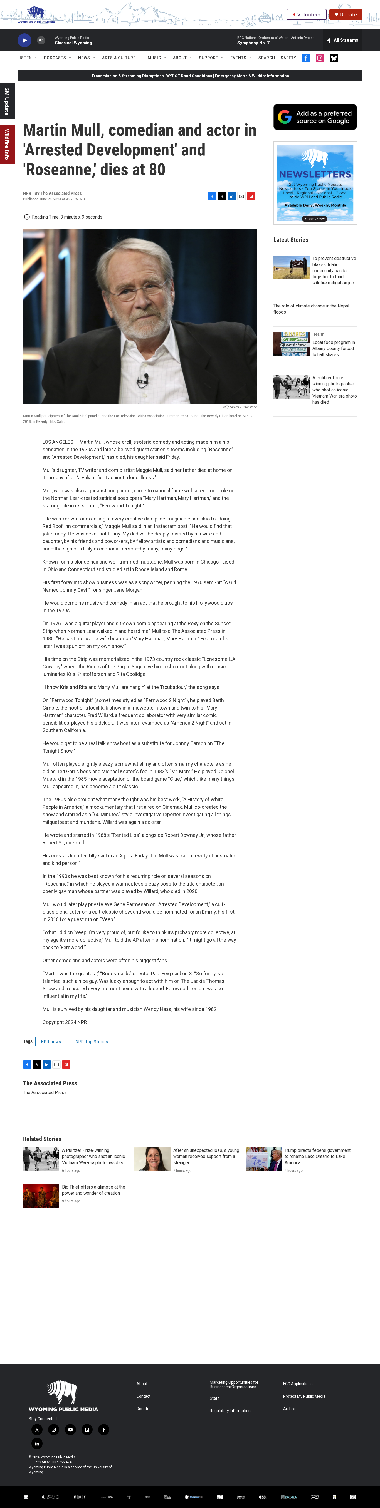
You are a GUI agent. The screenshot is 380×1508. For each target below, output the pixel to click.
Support (208, 58)
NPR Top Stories (92, 1042)
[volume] (41, 40)
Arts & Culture (119, 58)
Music (154, 58)
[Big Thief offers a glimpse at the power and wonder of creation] (41, 1196)
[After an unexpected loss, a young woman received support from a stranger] (152, 1159)
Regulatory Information (230, 1411)
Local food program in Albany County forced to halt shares (333, 348)
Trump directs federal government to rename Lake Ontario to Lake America (318, 1156)
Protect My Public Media (304, 1396)
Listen (25, 58)
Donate (348, 15)
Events (238, 58)
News (84, 58)
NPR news (51, 1042)
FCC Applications (298, 1384)
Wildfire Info (7, 144)
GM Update (7, 101)
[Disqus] (190, 1288)
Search (266, 58)
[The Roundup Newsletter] (315, 183)
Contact (143, 1396)
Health (318, 334)
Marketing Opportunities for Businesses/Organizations (234, 1384)
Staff (214, 1398)
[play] (24, 40)
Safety (288, 58)
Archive (290, 1409)
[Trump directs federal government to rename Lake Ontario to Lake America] (264, 1159)
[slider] (50, 40)
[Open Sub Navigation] (36, 58)
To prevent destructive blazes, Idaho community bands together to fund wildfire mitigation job (334, 271)
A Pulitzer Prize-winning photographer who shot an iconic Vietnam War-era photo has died (334, 390)
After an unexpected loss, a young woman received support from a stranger (206, 1156)
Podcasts (55, 58)
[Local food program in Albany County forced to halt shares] (291, 344)
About (180, 58)
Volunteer (308, 14)
